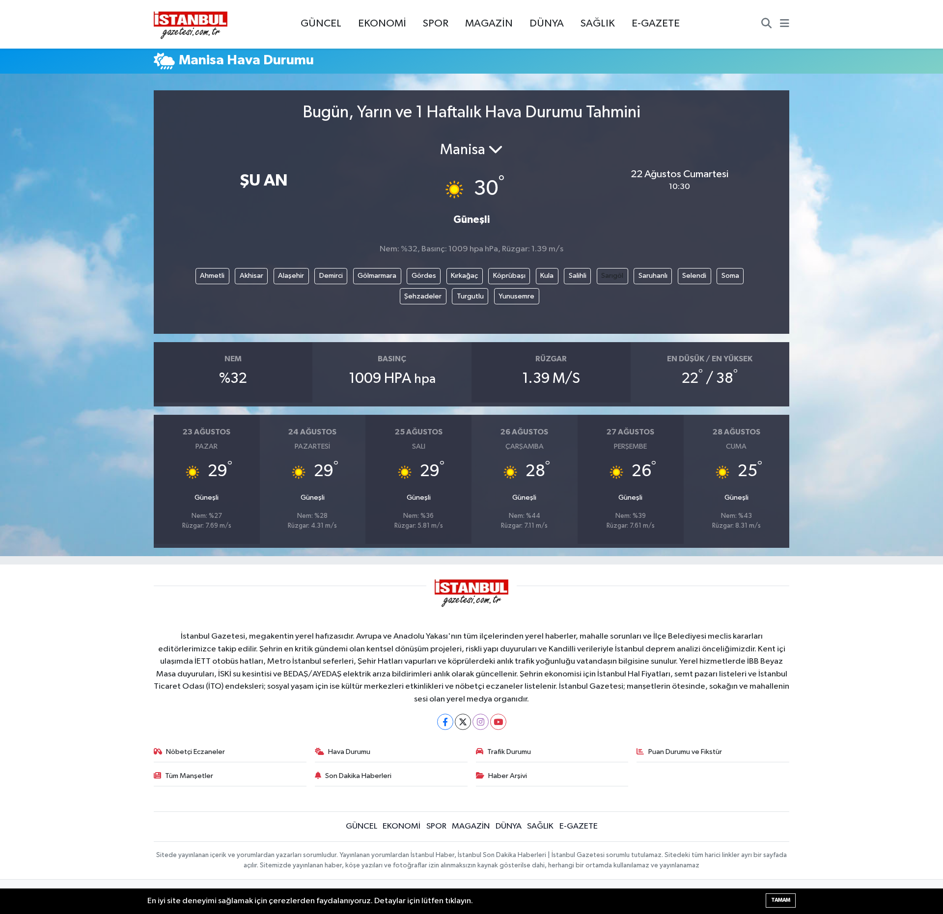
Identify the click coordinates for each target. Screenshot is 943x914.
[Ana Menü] (784, 24)
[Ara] (766, 24)
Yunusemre (516, 296)
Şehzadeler (423, 296)
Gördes (424, 275)
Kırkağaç (464, 275)
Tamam (780, 900)
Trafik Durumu (509, 751)
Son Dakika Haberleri (358, 776)
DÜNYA (546, 23)
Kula (547, 275)
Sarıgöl (612, 275)
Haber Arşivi (507, 776)
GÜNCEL (321, 23)
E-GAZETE (656, 23)
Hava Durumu (349, 751)
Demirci (331, 275)
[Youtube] (498, 722)
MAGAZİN (489, 23)
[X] (463, 722)
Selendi (694, 275)
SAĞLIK (598, 23)
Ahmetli (212, 275)
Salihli (577, 275)
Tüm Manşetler (189, 776)
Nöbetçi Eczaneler (195, 751)
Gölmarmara (377, 275)
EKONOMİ (382, 23)
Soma (730, 275)
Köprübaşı (509, 275)
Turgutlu (470, 296)
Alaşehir (291, 275)
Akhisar (251, 275)
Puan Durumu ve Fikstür (685, 751)
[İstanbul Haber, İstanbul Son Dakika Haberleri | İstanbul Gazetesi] (190, 24)
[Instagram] (480, 722)
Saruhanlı (652, 275)
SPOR (435, 23)
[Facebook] (445, 722)
